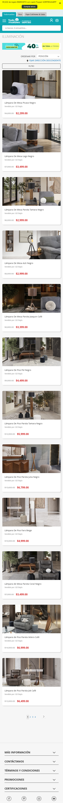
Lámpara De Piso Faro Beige (18, 530)
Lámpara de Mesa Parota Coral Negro (23, 583)
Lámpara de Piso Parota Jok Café (20, 690)
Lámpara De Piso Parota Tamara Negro (23, 423)
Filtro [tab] (31, 66)
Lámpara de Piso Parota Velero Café (22, 637)
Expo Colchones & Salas (35, 14)
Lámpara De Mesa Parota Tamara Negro (24, 209)
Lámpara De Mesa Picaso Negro (20, 102)
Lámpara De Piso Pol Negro (18, 370)
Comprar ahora (29, 7)
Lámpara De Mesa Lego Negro (19, 156)
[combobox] (31, 28)
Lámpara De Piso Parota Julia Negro (22, 477)
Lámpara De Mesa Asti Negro (19, 263)
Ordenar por (28, 56)
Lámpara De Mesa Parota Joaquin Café (23, 316)
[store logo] (19, 21)
